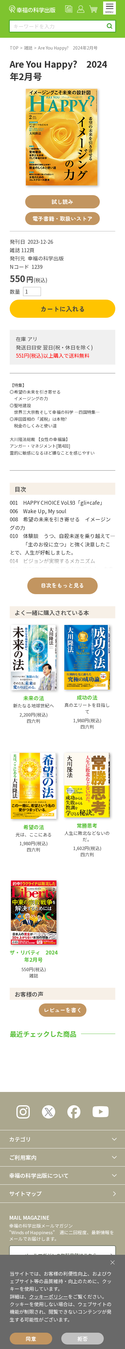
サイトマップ (25, 1193)
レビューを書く (63, 1010)
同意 (31, 1338)
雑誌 (28, 48)
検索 (110, 26)
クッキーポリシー (48, 1296)
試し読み (62, 201)
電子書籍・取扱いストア (62, 218)
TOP (14, 48)
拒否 (82, 1338)
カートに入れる (62, 308)
